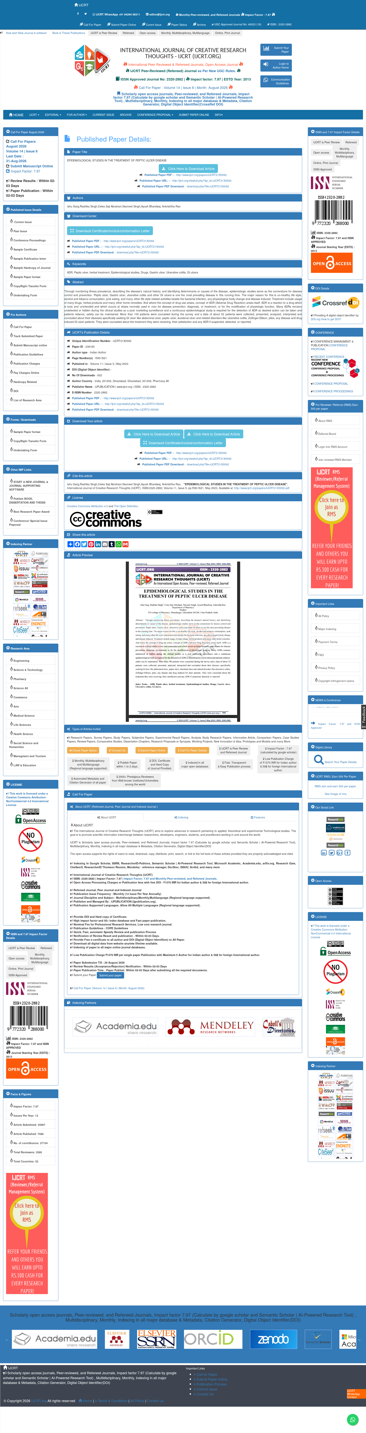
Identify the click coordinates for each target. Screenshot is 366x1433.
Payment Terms (327, 642)
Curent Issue (153, 25)
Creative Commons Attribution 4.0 (88, 506)
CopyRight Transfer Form (30, 286)
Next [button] (298, 1027)
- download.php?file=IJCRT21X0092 (185, 186)
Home (87, 1400)
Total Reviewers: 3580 (28, 1152)
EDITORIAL (52, 115)
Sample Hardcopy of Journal (32, 268)
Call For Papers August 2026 (21, 144)
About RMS (325, 421)
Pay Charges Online (26, 373)
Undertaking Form (25, 295)
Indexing (182, 817)
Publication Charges (27, 363)
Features (259, 817)
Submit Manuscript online (30, 345)
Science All (21, 688)
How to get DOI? (331, 319)
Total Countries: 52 (26, 1161)
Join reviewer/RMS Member (335, 460)
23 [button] (216, 1357)
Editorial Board (327, 434)
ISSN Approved (18, 975)
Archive (201, 25)
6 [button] (159, 1045)
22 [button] (211, 1357)
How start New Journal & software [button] (26, 33)
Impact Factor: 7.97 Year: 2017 (332, 729)
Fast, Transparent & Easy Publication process (234, 764)
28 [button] (245, 1357)
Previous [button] (68, 1027)
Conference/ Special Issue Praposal (28, 522)
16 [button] (216, 1045)
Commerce (20, 697)
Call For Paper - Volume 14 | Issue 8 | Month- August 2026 (183, 87)
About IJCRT (108, 817)
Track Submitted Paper (28, 336)
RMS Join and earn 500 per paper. (335, 786)
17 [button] (222, 1045)
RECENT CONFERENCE (329, 357)
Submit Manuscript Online (31, 166)
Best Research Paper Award (32, 511)
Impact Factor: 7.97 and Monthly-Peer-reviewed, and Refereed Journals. (170, 878)
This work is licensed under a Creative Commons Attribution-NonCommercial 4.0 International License (27, 799)
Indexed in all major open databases (194, 764)
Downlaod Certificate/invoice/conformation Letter (112, 230)
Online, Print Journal (227, 33)
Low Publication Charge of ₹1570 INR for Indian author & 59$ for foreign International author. (278, 764)
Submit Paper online (326, 715)
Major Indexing (327, 629)
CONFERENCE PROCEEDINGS (333, 391)
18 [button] (228, 1045)
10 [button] (182, 1045)
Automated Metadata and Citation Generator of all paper (88, 780)
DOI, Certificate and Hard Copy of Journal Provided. (160, 764)
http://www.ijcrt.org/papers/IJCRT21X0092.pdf (261, 488)
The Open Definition (126, 506)
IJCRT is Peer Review (104, 33)
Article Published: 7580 (29, 1134)
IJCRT (83, 4)
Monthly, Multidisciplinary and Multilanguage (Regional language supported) (88, 764)
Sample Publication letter (30, 258)
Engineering (21, 661)
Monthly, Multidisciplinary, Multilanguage (185, 33)
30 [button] (256, 1357)
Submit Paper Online (123, 25)
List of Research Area (28, 400)
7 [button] (165, 1045)
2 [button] (136, 1045)
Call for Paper (206, 1374)
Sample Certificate (25, 249)
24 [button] (222, 1357)
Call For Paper (92, 25)
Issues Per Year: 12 (26, 1115)
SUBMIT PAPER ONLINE (194, 115)
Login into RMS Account (332, 447)
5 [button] (153, 1045)
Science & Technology (28, 670)
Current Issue (23, 222)
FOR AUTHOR (76, 115)
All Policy (323, 616)
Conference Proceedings (30, 240)
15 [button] (211, 1045)
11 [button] (188, 1045)
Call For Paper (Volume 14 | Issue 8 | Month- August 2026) (109, 988)
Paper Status (179, 25)
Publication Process (211, 1383)
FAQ (321, 655)
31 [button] (262, 1357)
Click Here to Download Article (190, 168)
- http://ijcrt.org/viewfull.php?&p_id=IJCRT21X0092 (185, 180)
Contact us (155, 1400)
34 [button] (279, 1357)
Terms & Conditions (112, 1400)
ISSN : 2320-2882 (280, 24)
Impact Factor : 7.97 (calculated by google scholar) (278, 750)
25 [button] (228, 1357)
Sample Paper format (27, 277)
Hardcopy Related (25, 382)
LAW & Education (25, 765)
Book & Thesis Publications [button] (68, 33)
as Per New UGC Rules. (217, 70)
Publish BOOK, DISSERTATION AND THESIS (27, 500)
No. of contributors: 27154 (31, 1143)
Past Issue (20, 231)
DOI (16, 391)
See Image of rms (335, 794)
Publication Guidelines (28, 354)
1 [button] (130, 1045)
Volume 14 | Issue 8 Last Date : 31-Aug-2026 (22, 156)
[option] (117, 1026)
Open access (148, 33)
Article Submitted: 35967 (29, 1125)
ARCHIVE (126, 115)
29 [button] (251, 1357)
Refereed (128, 33)
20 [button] (239, 1045)
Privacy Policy (326, 668)
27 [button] (239, 1357)
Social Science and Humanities (23, 745)
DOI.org (315, 319)
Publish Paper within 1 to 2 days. (127, 764)
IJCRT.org (39, 1400)
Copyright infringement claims (336, 681)
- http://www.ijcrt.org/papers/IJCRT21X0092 (185, 175)
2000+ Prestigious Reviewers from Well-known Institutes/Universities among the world (135, 780)
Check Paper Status (84, 750)
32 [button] (268, 1357)
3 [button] (142, 1045)
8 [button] (171, 1045)
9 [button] (176, 1045)
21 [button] (205, 1357)
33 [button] (274, 1357)
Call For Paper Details (193, 750)
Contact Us (118, 750)
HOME (18, 114)
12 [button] (193, 1045)
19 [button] (233, 1045)
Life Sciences (22, 725)
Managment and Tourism (30, 756)
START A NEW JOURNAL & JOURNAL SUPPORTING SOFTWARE (28, 485)
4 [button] (148, 1045)
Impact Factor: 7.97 (25, 170)
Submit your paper (110, 975)
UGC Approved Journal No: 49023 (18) (237, 24)
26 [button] (234, 1357)
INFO (218, 115)
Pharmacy (20, 679)
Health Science (23, 734)
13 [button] (199, 1045)
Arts (16, 706)
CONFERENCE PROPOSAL (154, 115)
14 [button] (205, 1045)
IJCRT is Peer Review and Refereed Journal (234, 750)
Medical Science (24, 715)
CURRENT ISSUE (103, 115)
